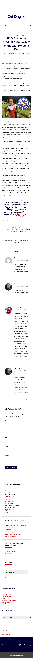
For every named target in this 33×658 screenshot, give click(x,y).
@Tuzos (23, 214)
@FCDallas (16, 214)
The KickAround (6, 596)
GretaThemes (16, 648)
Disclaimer (5, 604)
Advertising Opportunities (9, 600)
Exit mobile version (16, 655)
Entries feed (5, 631)
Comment (8, 420)
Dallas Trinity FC (9, 496)
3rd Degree (16, 17)
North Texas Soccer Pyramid (13, 534)
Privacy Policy (6, 598)
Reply (26, 276)
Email (7, 446)
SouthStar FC (9, 513)
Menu (5, 26)
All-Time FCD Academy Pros (13, 531)
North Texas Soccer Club (12, 505)
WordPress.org (6, 634)
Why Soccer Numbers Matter (13, 536)
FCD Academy (20, 35)
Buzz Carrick (9, 53)
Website (7, 455)
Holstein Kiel (6, 220)
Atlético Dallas (9, 500)
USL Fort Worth (9, 501)
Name (7, 437)
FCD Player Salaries (10, 533)
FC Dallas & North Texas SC (13, 551)
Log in (3, 629)
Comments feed (6, 632)
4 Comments (27, 53)
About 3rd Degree (7, 594)
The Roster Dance (10, 529)
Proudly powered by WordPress (10, 645)
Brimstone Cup (6, 602)
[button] (3, 59)
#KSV (21, 207)
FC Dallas (12, 35)
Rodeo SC (8, 509)
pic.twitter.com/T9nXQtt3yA (14, 216)
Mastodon (7, 578)
